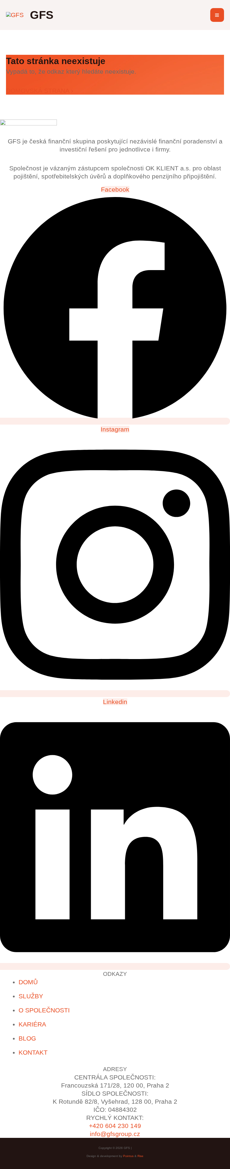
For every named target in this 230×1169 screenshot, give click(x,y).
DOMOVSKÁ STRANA (39, 90)
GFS (41, 14)
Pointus (128, 1156)
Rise (140, 1156)
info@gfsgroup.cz (115, 1133)
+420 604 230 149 (115, 1125)
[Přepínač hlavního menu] (217, 15)
